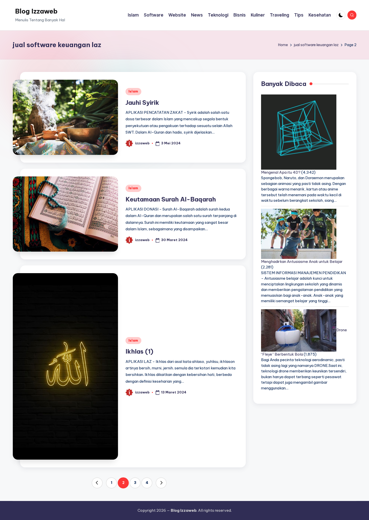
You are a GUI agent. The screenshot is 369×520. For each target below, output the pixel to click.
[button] (97, 482)
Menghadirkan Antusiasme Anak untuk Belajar (302, 261)
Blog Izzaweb (36, 11)
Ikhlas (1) (139, 351)
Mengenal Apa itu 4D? (280, 172)
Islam (134, 91)
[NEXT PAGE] (161, 482)
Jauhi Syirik (142, 102)
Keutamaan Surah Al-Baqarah (171, 199)
